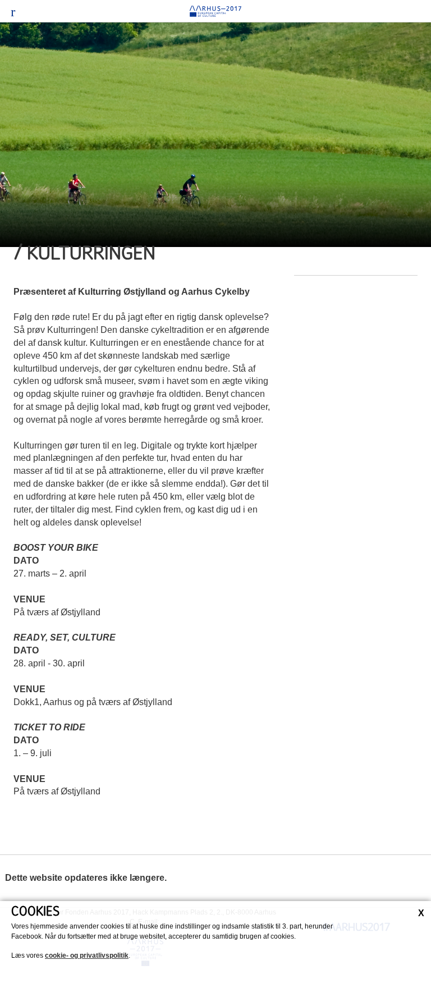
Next (414, 138)
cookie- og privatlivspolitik (87, 955)
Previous (17, 138)
